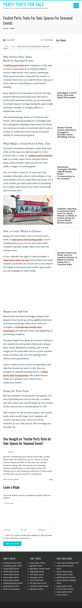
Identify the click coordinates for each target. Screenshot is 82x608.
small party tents (11, 571)
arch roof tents (37, 580)
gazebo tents (36, 566)
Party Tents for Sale (23, 4)
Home (6, 46)
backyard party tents (13, 583)
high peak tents (37, 571)
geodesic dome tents (40, 568)
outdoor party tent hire (40, 155)
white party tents (11, 574)
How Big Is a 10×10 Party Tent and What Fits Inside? (67, 95)
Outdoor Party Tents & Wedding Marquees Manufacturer (25, 8)
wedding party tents (12, 566)
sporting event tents (65, 577)
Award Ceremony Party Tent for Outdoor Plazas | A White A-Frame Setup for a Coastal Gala (67, 259)
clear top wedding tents (67, 563)
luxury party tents (11, 580)
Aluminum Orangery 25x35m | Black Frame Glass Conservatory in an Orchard (67, 173)
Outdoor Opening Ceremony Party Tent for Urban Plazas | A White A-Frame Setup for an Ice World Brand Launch (67, 216)
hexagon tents (36, 577)
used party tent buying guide (26, 239)
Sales (13, 46)
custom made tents (39, 586)
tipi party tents (36, 589)
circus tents (61, 595)
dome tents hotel (64, 574)
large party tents (11, 568)
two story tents (37, 574)
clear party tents (11, 577)
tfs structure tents (38, 583)
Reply (51, 479)
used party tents (11, 586)
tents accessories (11, 589)
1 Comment (48, 40)
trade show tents (64, 571)
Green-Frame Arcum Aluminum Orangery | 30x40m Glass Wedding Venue (66, 132)
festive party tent (14, 65)
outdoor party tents (12, 563)
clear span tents (37, 563)
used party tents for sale (16, 260)
